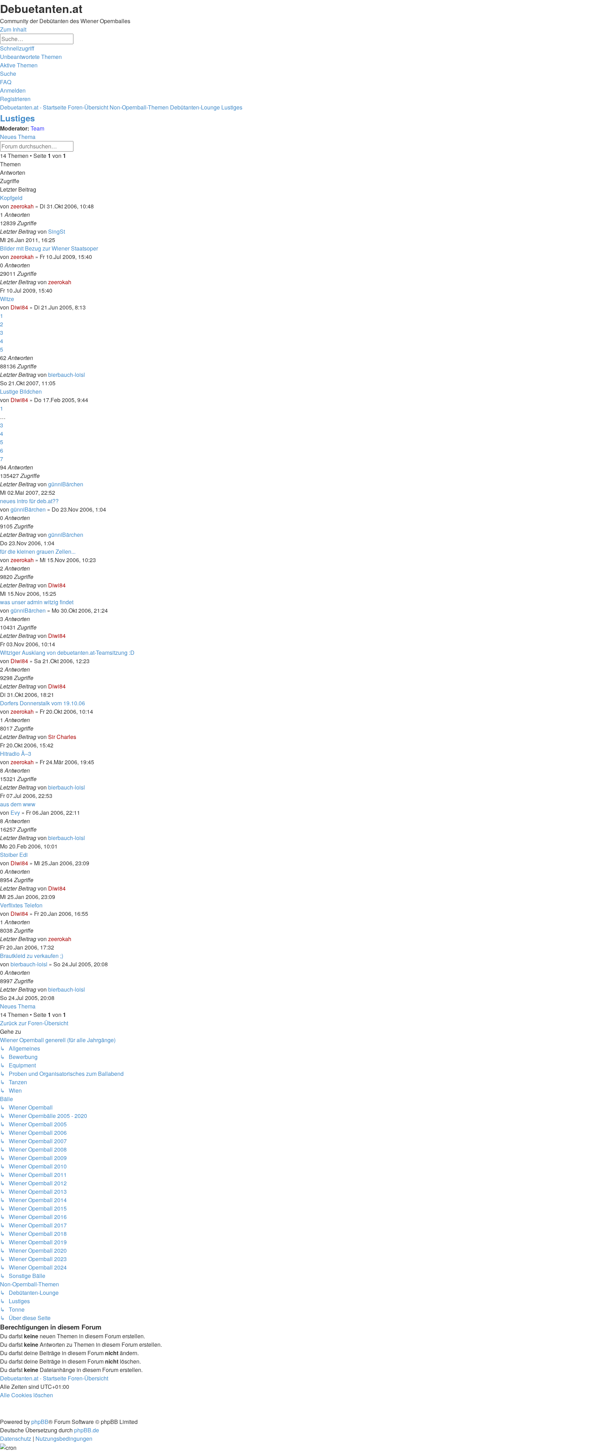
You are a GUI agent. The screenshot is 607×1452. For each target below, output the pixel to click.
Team (37, 128)
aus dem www (17, 804)
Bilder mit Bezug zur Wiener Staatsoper (49, 248)
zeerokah (22, 206)
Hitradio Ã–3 (15, 754)
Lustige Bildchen (21, 391)
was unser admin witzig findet (36, 602)
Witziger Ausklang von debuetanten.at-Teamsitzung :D (67, 652)
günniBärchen (65, 484)
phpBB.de (86, 1430)
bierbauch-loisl (66, 375)
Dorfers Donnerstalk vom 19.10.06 (42, 703)
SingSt (56, 231)
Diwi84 (19, 307)
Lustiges (17, 118)
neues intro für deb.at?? (29, 501)
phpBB (39, 1422)
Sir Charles (62, 737)
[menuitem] (31, 57)
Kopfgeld (11, 198)
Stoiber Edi (14, 855)
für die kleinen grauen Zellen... (38, 551)
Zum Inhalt (13, 29)
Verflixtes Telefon (21, 905)
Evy (15, 812)
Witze (7, 299)
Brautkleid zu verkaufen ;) (31, 956)
